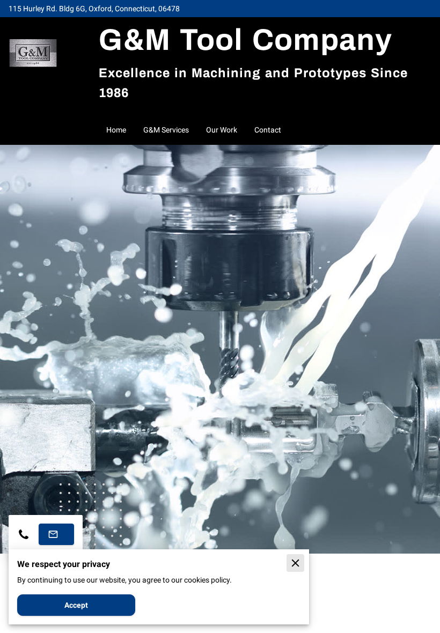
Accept (76, 605)
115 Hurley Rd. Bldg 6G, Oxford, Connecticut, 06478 (94, 8)
